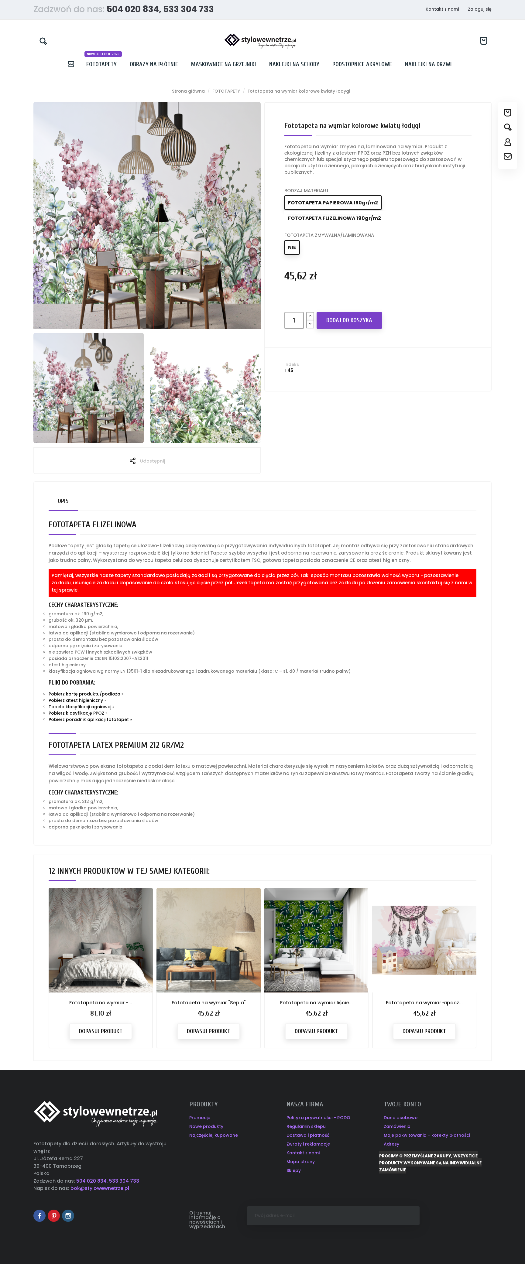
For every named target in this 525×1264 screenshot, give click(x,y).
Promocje (199, 1118)
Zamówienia (397, 1126)
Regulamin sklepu (306, 1126)
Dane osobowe (400, 1118)
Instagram (68, 1216)
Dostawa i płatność (308, 1135)
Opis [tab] (63, 500)
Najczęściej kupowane (213, 1135)
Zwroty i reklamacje (308, 1144)
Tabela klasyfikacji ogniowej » (82, 707)
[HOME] (73, 64)
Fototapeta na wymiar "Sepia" (209, 1002)
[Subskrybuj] (410, 1215)
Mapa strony (301, 1162)
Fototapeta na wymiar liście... (316, 1002)
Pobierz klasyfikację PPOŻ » (78, 713)
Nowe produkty (206, 1126)
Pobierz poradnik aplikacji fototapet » (90, 719)
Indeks (291, 364)
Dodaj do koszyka (349, 320)
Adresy (391, 1144)
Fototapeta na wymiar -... (100, 1002)
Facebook (39, 1216)
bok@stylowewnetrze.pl (99, 1188)
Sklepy (294, 1170)
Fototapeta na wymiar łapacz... (424, 1002)
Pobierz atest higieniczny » (77, 700)
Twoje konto (402, 1104)
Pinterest (54, 1216)
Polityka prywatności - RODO (318, 1118)
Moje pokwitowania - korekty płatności (427, 1135)
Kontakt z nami (442, 9)
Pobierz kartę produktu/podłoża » (86, 694)
